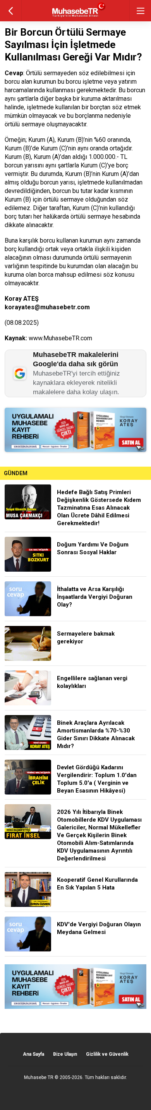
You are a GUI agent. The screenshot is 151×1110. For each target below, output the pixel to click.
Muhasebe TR (38, 1077)
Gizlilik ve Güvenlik (107, 1054)
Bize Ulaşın (65, 1054)
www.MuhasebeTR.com (60, 338)
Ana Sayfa (33, 1054)
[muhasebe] (76, 17)
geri (10, 10)
